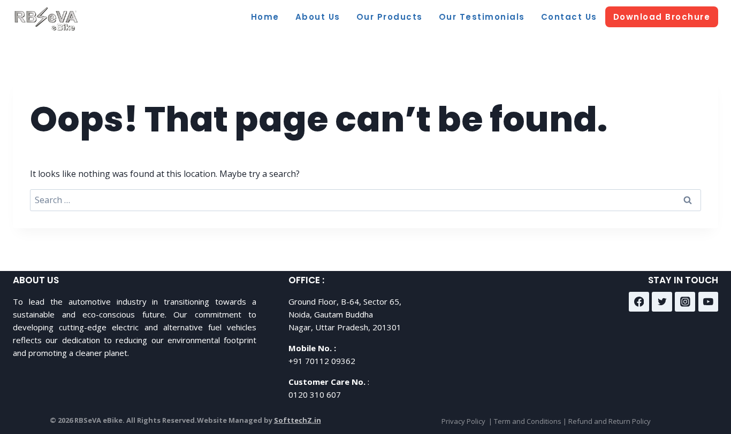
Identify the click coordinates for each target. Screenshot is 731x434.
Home (265, 16)
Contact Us (569, 16)
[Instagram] (685, 302)
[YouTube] (708, 302)
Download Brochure (662, 16)
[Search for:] (365, 200)
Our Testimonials (482, 16)
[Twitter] (662, 302)
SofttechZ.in (297, 420)
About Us (317, 16)
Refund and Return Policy (609, 421)
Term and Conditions (527, 421)
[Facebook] (639, 302)
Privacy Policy (463, 421)
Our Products (389, 16)
